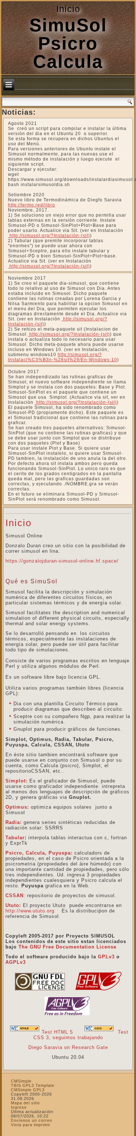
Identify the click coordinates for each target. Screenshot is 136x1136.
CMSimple (21, 1081)
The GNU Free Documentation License (67, 947)
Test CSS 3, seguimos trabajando (81, 1034)
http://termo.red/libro (31, 205)
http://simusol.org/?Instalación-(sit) (49, 235)
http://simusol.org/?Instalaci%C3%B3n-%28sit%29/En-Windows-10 (62, 357)
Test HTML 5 (57, 1032)
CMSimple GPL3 (28, 1090)
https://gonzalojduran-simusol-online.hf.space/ (62, 561)
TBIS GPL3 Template (32, 1085)
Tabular (15, 837)
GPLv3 (106, 956)
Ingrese (19, 1107)
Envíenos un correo (31, 1120)
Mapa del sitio (25, 1103)
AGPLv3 (15, 962)
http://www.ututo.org (29, 911)
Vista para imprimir (30, 1125)
